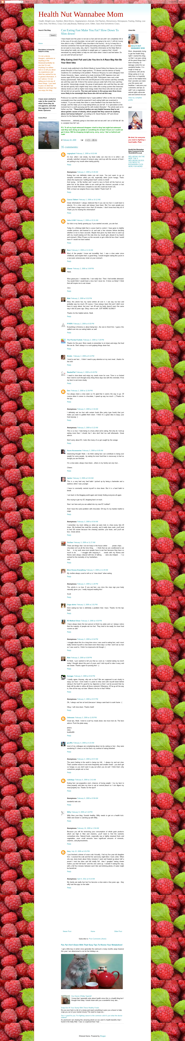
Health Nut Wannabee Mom (80, 14)
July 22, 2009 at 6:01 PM (80, 851)
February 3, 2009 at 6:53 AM (83, 478)
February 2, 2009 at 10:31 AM (87, 220)
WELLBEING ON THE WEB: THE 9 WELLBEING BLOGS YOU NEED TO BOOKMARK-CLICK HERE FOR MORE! (136, 161)
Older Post (118, 931)
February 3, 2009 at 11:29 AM (97, 570)
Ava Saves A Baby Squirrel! (81, 996)
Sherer (69, 268)
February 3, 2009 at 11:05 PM (86, 717)
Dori (68, 391)
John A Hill (71, 220)
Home (93, 931)
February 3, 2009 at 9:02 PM (84, 676)
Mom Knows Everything (76, 570)
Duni (69, 250)
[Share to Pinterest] (96, 140)
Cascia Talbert (72, 200)
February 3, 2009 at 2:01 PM (87, 605)
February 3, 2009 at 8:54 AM (87, 522)
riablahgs (70, 780)
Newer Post (67, 931)
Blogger (103, 1036)
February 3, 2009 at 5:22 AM (87, 428)
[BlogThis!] (88, 140)
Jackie (69, 478)
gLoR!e (70, 743)
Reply (69, 165)
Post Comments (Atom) (97, 939)
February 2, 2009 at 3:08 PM (83, 268)
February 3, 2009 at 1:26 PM (87, 584)
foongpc (70, 676)
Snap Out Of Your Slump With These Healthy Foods (80, 1008)
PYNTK (70, 324)
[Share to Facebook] (93, 140)
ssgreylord (71, 153)
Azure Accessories (74, 450)
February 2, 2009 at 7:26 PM (93, 340)
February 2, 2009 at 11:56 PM (82, 391)
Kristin (70, 356)
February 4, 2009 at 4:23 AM (83, 743)
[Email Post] (82, 140)
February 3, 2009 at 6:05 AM (92, 450)
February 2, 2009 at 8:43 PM (86, 372)
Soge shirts (71, 605)
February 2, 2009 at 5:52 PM (81, 298)
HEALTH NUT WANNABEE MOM (138, 47)
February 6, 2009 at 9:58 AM (87, 798)
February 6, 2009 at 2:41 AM (85, 780)
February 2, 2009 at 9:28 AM (87, 172)
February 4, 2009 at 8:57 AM (87, 759)
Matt (68, 298)
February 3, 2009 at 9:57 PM (87, 699)
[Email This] (86, 140)
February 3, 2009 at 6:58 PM (81, 658)
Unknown (70, 717)
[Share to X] (91, 140)
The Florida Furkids (74, 340)
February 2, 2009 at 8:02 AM (86, 153)
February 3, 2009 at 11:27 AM (84, 542)
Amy (69, 851)
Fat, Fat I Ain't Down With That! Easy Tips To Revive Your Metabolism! (91, 945)
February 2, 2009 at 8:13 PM (83, 356)
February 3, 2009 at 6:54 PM (87, 639)
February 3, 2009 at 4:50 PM (91, 621)
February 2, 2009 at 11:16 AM (82, 250)
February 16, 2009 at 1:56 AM (88, 828)
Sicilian (70, 542)
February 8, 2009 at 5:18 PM (82, 812)
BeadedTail (71, 372)
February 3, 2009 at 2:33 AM (87, 409)
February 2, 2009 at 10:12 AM (89, 200)
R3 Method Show (73, 621)
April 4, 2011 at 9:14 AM (86, 879)
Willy (69, 812)
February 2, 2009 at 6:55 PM (83, 324)
